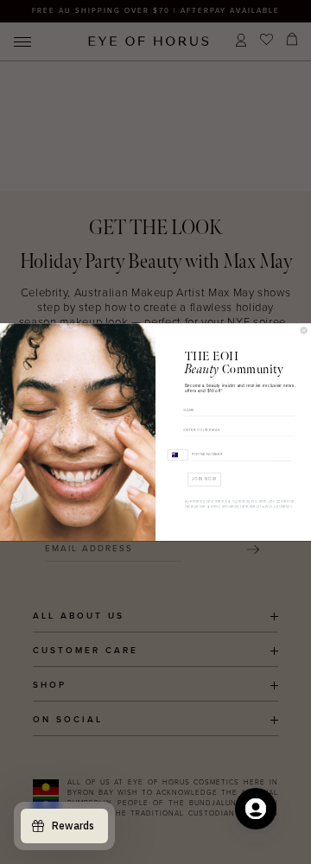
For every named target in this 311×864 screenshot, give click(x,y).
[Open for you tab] (255, 808)
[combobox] (178, 454)
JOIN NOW (204, 479)
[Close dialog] (304, 330)
